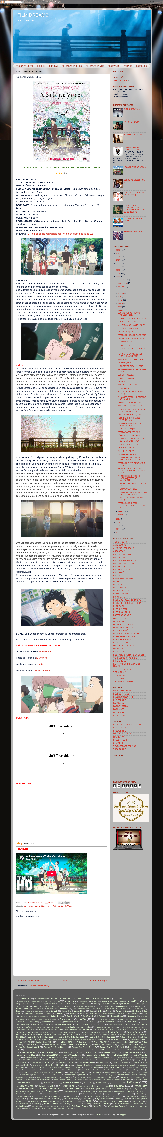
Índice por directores (101, 1065)
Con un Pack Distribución (88, 1014)
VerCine (106, 1104)
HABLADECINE (119, 700)
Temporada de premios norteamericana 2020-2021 (51, 1101)
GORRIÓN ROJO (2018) (128, 429)
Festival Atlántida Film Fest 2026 (94, 1032)
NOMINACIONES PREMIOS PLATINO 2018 (129, 419)
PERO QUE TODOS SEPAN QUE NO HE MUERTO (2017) (131, 440)
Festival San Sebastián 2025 (92, 1050)
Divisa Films (31, 1019)
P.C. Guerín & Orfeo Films (112, 1079)
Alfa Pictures (70, 1001)
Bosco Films (96, 1009)
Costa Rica (22, 1016)
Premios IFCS (89, 1089)
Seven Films (43, 1096)
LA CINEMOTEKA (120, 706)
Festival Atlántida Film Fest (76, 1027)
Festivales (43, 1060)
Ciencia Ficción (121, 1011)
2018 (118, 277)
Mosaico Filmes (122, 1075)
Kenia (136, 1067)
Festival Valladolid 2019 (118, 1055)
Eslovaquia (26, 1024)
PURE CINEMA (119, 661)
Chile (100, 1011)
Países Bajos (24, 1083)
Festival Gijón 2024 (132, 1042)
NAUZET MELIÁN (120, 740)
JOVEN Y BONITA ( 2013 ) (134, 135)
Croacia (70, 1016)
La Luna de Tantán (86, 1070)
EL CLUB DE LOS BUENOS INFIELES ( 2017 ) (129, 314)
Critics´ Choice (57, 1016)
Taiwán (125, 1099)
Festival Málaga (32, 1044)
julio (120, 297)
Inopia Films (20, 1067)
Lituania (35, 1072)
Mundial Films (20, 1077)
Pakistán (37, 1083)
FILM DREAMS (33, 15)
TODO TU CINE (119, 675)
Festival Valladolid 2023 (32, 1057)
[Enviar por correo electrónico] (59, 902)
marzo (121, 310)
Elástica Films (46, 1022)
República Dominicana (106, 1091)
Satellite (100, 1094)
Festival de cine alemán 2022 (128, 1034)
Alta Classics (94, 1001)
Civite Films (38, 1013)
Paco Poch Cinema (140, 1079)
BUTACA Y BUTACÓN (122, 554)
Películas (56, 906)
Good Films (103, 1063)
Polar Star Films (84, 1086)
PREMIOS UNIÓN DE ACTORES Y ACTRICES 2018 (132, 424)
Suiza (30, 1099)
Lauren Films (133, 1070)
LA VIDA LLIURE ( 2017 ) (128, 444)
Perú (60, 1086)
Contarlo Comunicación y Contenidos (112, 1013)
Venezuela (96, 1104)
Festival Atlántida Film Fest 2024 (45, 1032)
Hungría (60, 1065)
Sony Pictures (115, 1096)
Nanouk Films (51, 1077)
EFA (112, 1019)
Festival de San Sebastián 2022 (71, 1037)
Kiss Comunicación (25, 1070)
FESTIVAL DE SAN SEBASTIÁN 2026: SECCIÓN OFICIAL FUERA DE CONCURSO (135, 209)
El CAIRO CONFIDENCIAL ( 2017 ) (132, 318)
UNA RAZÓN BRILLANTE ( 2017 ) (131, 325)
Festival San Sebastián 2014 (131, 1045)
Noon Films (102, 1077)
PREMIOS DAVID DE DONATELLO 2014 (132, 149)
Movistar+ (135, 1075)
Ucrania (37, 1104)
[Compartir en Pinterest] (69, 902)
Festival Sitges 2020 (70, 1052)
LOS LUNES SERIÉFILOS (123, 646)
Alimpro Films (83, 1001)
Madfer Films (97, 1072)
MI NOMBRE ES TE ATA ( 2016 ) (131, 359)
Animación (28, 906)
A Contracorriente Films (61, 998)
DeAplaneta (101, 1016)
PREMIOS (127, 66)
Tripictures (122, 1101)
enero (120, 515)
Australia (25, 1006)
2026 (118, 250)
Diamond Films (117, 1016)
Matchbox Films (37, 1075)
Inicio (65, 980)
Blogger (123, 1115)
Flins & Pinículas (22, 1063)
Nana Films (40, 1077)
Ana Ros (122, 1001)
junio (120, 300)
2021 (118, 267)
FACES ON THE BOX (122, 618)
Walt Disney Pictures (80, 1106)
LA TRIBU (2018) (124, 363)
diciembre (122, 280)
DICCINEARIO (119, 597)
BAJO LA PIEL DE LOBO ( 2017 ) (131, 406)
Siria (90, 1096)
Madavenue (84, 1072)
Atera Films (125, 1004)
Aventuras (68, 1006)
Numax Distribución (43, 1079)
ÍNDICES (41, 66)
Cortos (144, 1014)
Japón (49, 906)
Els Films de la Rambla (89, 1022)
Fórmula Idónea (37, 1062)
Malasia (113, 1072)
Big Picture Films (52, 1008)
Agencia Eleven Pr (24, 1001)
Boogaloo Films (84, 1008)
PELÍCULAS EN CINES (72, 66)
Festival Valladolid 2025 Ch (122, 1057)
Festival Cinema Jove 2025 (91, 1034)
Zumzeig (70, 1108)
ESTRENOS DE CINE (122, 615)
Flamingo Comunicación (124, 1060)
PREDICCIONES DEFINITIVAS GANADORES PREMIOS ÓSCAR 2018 (132, 471)
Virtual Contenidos (52, 1106)
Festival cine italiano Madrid (25, 1035)
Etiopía (128, 1024)
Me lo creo (57, 1075)
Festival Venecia (25, 1060)
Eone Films (131, 1022)
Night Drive (92, 1077)
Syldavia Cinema (104, 1099)
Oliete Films (71, 1079)
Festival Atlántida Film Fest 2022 (128, 1030)
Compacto (72, 1014)
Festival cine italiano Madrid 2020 (49, 1035)
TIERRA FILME (119, 672)
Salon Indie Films (88, 1094)
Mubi (143, 1075)
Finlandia (110, 1060)
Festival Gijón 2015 (137, 1040)
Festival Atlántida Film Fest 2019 (49, 1030)
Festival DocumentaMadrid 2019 (84, 1039)
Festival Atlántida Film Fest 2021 (104, 1029)
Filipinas (56, 1060)
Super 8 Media (54, 1099)
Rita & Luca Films (21, 1094)
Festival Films (102, 1040)
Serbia (25, 1096)
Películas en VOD (46, 1086)
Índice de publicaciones (84, 1065)
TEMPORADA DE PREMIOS (124, 746)
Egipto (121, 1019)
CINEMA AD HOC (120, 566)
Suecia (21, 1099)
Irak (28, 1067)
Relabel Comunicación (71, 1091)
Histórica (26, 1065)
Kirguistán (144, 1067)
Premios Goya (72, 1088)
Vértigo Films (21, 1106)
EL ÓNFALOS (118, 606)
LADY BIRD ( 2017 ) (126, 448)
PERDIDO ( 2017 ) (125, 388)
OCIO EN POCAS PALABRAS (125, 658)
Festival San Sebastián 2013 (105, 1045)
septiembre (123, 290)
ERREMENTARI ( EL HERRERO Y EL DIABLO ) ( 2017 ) (131, 410)
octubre (121, 287)
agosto (121, 293)
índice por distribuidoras (118, 1065)
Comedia (59, 1013)
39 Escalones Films (41, 999)
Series (34, 1096)
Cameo (45, 1011)
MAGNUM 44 (118, 712)
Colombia (48, 1014)
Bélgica (139, 1006)
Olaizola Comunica (59, 1079)
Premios (119, 1085)
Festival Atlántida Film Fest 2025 (69, 1032)
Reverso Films (119, 1091)
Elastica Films (33, 1022)
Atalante (116, 1004)
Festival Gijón (118, 1039)
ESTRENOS (141, 66)
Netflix (67, 1077)
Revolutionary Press (135, 1091)
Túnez (133, 1101)
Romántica (34, 1094)
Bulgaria (19, 1011)
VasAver (87, 1104)
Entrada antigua (99, 980)
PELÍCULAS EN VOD (95, 66)
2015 (118, 526)
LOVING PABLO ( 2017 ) (128, 378)
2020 (118, 270)
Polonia (95, 1086)
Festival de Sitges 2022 (128, 1037)
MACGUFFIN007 (120, 649)
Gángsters (61, 1063)
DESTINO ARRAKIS (121, 591)
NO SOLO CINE (119, 652)
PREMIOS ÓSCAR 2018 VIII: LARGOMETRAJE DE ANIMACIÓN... (129, 478)
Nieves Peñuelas (80, 1077)
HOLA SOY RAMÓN (121, 630)
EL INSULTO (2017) (126, 375)
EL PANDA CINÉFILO (121, 612)
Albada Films (36, 1001)
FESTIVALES (113, 66)
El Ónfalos (41, 658)
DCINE (116, 582)
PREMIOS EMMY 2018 (133, 231)
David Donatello (88, 1016)
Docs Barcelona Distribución (48, 1019)
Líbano (18, 1072)
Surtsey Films (86, 1099)
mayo (120, 303)
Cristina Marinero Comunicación (38, 1016)
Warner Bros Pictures (116, 1106)
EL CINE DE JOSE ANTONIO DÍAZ (127, 600)
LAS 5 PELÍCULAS (120, 643)
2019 (118, 274)
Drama (81, 1019)
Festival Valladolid (133, 1052)
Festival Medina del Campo (55, 1045)
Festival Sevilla (140, 1050)
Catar (92, 1011)
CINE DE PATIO (119, 557)
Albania (45, 1001)
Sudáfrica (143, 1096)
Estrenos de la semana (95, 1024)
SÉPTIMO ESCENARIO (122, 669)
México (82, 1075)
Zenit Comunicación (59, 1108)
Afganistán (144, 999)
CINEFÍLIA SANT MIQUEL (123, 563)
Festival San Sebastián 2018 (112, 1047)
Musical (30, 1077)
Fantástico (28, 1027)
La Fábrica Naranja (72, 1070)
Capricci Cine (66, 1011)
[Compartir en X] (64, 902)
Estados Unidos (63, 1024)
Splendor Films (131, 1096)
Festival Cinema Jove (71, 1035)
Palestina (47, 1083)
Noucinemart (124, 1077)
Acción (106, 999)
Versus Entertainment (121, 1104)
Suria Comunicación (70, 1099)
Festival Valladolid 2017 (72, 1055)
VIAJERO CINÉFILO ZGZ (123, 681)
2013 (118, 532)
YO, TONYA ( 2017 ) (126, 451)
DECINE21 (117, 585)
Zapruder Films (45, 1108)
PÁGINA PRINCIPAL (24, 66)
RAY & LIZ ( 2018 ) (131, 122)
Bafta (98, 1006)
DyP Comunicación (102, 1019)
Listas (26, 1072)
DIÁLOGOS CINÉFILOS (123, 594)
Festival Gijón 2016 (24, 1042)
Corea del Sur (132, 1014)
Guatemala (135, 1063)
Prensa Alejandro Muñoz (137, 1089)
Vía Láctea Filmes (38, 1106)
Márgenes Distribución (132, 1072)
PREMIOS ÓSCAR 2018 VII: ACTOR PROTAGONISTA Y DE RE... (132, 493)
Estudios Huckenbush (116, 1024)
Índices (131, 1065)
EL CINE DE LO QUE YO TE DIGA (127, 603)
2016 (118, 522)
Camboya (38, 1011)
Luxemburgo (59, 1072)
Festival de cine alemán (109, 1034)
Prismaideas (20, 1091)
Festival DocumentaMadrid (39, 1040)
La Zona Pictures (120, 1070)
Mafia (106, 1072)
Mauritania (48, 1075)
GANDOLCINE (119, 621)
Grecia (115, 1063)
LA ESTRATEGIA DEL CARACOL (126, 633)
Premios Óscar (104, 1088)
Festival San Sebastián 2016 (55, 1047)
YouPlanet (34, 1108)
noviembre (122, 283)
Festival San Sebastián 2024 (64, 1050)
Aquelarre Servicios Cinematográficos (32, 1004)
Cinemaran (28, 1014)
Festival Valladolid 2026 (140, 1057)
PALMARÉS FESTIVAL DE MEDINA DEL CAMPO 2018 (132, 398)
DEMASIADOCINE (120, 588)
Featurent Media (40, 1027)
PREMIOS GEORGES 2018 (129, 432)
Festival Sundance (90, 1052)
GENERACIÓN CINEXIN (123, 624)
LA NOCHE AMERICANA (123, 640)
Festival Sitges (40, 906)
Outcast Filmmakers (95, 1079)
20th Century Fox (23, 999)
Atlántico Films (136, 1004)
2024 (118, 257)
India (70, 1065)
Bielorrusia (40, 1009)
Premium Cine (122, 1089)
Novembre (136, 1077)
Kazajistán (129, 1067)
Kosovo (36, 1070)
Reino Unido (52, 1091)
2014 (118, 529)
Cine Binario (136, 1011)
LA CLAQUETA (119, 709)
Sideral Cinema (71, 1096)
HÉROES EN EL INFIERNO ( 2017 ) (132, 435)
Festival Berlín (114, 1032)
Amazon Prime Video (109, 1001)
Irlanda (42, 1067)
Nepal (60, 1077)
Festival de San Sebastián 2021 (40, 1037)
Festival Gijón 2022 (117, 1042)
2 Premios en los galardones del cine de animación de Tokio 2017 (61, 234)
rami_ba (98, 1115)
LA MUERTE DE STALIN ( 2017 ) (131, 366)
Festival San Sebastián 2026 (119, 1050)
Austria (36, 1006)
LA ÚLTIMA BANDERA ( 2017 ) (130, 415)
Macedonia (72, 1072)
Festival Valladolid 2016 (48, 1055)
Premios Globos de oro (49, 1088)
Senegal (18, 1096)
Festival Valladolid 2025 (99, 1057)
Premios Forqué (27, 1089)
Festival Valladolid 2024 (53, 1057)
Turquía (141, 1101)
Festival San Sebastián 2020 (36, 1050)
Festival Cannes (134, 1032)
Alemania (54, 1001)
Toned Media (102, 1101)
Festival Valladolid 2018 (95, 1055)
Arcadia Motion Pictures (65, 1004)
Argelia (77, 1004)
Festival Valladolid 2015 (25, 1055)
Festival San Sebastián (78, 1044)
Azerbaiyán (79, 1006)
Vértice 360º (138, 1104)
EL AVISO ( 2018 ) (125, 345)
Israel (78, 1067)
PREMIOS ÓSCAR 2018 (127, 454)
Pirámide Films (70, 1086)
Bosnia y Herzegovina (111, 1009)
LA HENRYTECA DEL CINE (124, 637)
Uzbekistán (77, 1104)
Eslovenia (36, 1024)
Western (133, 1106)
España (46, 1024)
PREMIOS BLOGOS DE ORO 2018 (132, 335)
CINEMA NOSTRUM (121, 569)
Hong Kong (50, 1065)
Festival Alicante (54, 1027)
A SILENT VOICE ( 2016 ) (128, 385)
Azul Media (89, 1006)
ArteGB (96, 1004)
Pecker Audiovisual (118, 1083)
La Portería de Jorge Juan (103, 1070)
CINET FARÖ (118, 572)
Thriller (89, 1101)
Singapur (83, 1096)
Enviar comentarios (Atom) (38, 986)
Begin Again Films (124, 1006)
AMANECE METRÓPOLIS (123, 548)
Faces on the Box (41, 670)
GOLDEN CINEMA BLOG (123, 627)
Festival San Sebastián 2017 (84, 1047)
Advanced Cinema (132, 999)
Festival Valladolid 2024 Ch (77, 1057)
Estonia (79, 1024)
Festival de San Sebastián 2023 (102, 1037)
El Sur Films (131, 1019)
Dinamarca (131, 1016)
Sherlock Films (56, 1096)
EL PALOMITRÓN (120, 609)
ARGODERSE (119, 551)
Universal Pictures (50, 1104)
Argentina (86, 1004)
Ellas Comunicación (71, 1022)
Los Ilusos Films (46, 1072)
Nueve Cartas (29, 1079)
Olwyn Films (82, 1079)
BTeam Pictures (136, 1009)
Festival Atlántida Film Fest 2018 (26, 1029)
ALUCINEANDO (119, 545)
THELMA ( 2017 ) (125, 342)
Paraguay (56, 1083)
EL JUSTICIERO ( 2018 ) (128, 328)
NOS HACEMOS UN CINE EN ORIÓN (128, 655)
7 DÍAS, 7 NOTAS (120, 542)
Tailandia (118, 1099)
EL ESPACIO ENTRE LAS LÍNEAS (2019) (134, 194)
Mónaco (103, 1075)
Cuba (78, 1016)
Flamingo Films (139, 1060)
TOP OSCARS (119, 678)
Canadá (54, 1011)
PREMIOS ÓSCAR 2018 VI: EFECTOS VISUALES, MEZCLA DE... (131, 505)
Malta (119, 1072)
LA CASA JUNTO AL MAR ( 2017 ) (131, 338)
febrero (121, 511)
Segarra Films (111, 1094)
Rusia (76, 1094)
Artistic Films (105, 1004)
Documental (65, 1019)
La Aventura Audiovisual (51, 1070)
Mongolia (111, 1075)
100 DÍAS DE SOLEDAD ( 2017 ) (131, 402)
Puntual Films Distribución (35, 1091)
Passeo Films (88, 1083)
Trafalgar (112, 1101)
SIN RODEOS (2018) (126, 332)
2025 (118, 253)
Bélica (18, 1009)
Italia (86, 1067)
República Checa (89, 1091)
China (108, 1011)
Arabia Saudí (50, 1004)
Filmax (82, 1060)
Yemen (26, 1108)
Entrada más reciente (27, 980)
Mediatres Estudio (70, 1075)
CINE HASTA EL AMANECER (125, 560)
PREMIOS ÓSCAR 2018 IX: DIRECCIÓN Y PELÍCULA (129, 459)
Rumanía (65, 1094)
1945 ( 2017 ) (123, 382)
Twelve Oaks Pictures (23, 1104)
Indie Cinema (141, 1065)
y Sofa (40, 664)
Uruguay (67, 1104)
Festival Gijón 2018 (64, 1042)
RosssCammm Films (51, 1094)
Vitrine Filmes (64, 1106)
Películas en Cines (24, 1086)
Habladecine (44, 651)
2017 (118, 519)
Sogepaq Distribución (100, 1096)
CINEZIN (116, 575)
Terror (79, 1101)
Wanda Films (98, 1106)
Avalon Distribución (51, 1006)
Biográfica (64, 1009)
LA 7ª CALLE (118, 703)
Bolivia (75, 1008)
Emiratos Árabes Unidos (107, 1022)
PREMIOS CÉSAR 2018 (127, 489)
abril (120, 307)
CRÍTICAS (53, 66)
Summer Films (41, 1099)
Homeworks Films (38, 1065)
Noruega (112, 1077)
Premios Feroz (140, 1086)
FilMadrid (74, 1060)
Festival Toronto (110, 1052)
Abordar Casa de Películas (88, 999)
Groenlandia (125, 1062)
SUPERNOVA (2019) (132, 109)
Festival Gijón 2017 (44, 1042)
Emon (121, 1022)
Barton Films (109, 1006)
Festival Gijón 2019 (83, 1042)
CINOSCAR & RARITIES (123, 579)
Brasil (123, 1009)
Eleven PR (58, 1022)
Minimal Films (94, 1075)
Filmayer (92, 1060)
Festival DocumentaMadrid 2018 (62, 1039)
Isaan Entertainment (56, 1067)
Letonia (142, 1070)
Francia (47, 1062)
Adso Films (117, 999)
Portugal (106, 1086)
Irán (33, 1067)
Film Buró (65, 1060)
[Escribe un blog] (62, 902)
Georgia (70, 1063)
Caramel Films (80, 1011)
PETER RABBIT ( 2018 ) (127, 322)
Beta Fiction (29, 1009)
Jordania (105, 1067)
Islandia (68, 1067)
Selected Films (140, 1094)
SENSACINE (118, 743)
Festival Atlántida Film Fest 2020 (77, 1030)
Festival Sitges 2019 (50, 1052)
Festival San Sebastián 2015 (27, 1047)
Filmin (100, 1060)
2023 (118, 260)
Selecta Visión (66, 906)
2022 (118, 263)
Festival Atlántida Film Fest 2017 (133, 1027)
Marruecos (25, 1075)
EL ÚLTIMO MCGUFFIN (123, 697)
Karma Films (116, 1067)
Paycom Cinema (101, 1083)
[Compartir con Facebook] (66, 902)
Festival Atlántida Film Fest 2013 (106, 1027)
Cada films (28, 1011)
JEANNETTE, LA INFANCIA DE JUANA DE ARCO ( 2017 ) (130, 355)
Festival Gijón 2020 (101, 1042)
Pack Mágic (127, 1079)
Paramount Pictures (71, 1083)
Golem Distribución (85, 1063)
